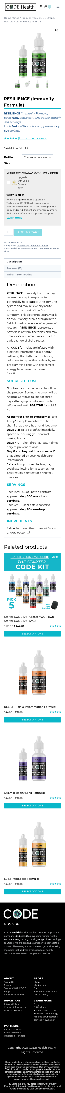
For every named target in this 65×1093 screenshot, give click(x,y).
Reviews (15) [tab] (14, 268)
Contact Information (15, 1007)
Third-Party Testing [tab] (19, 274)
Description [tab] (14, 261)
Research (9, 985)
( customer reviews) (32, 138)
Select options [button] (32, 633)
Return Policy (41, 994)
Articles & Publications (46, 1016)
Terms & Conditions (27, 1086)
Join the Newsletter (44, 1019)
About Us (9, 982)
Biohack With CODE (15, 988)
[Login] (41, 6)
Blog (36, 1004)
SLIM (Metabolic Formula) (21, 878)
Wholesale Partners (14, 1035)
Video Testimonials (14, 994)
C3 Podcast (40, 1007)
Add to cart (28, 232)
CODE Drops (23, 245)
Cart (36, 988)
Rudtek (50, 1088)
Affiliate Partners (13, 1029)
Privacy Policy (11, 1004)
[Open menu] (58, 6)
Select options (32, 719)
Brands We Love (13, 1032)
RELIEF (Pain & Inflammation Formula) (30, 706)
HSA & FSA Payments (45, 991)
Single (45, 245)
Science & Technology (46, 1013)
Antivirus (15, 248)
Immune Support (29, 248)
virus (6, 251)
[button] (57, 30)
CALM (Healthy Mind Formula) (24, 792)
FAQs (7, 991)
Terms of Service (13, 1010)
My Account (40, 985)
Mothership (46, 248)
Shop (37, 982)
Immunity (35, 245)
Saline (55, 248)
